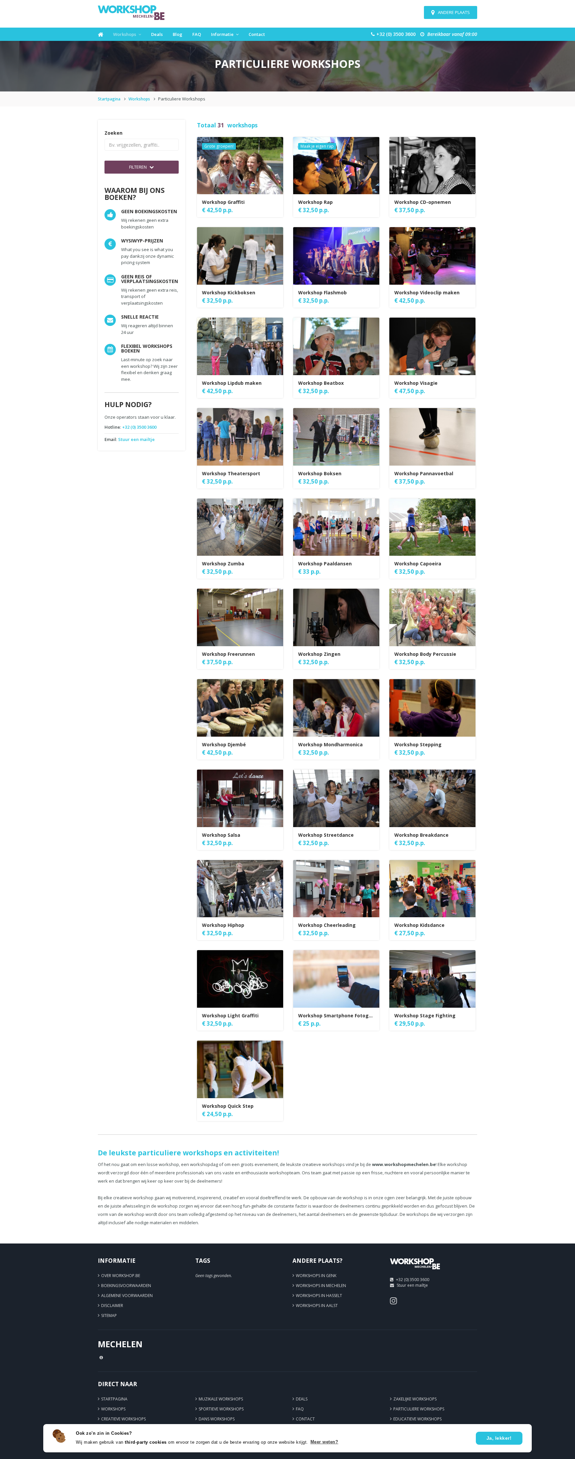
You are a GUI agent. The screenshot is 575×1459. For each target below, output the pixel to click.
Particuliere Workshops (418, 1409)
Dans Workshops (217, 1419)
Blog (177, 34)
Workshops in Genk (316, 1275)
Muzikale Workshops (221, 1399)
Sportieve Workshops (221, 1409)
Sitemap (109, 1315)
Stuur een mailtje (136, 439)
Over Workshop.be (120, 1275)
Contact (257, 34)
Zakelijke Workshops (415, 1399)
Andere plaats (454, 12)
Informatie (222, 34)
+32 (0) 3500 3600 (139, 427)
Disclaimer (112, 1305)
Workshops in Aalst (317, 1305)
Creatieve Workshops (123, 1419)
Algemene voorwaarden (127, 1295)
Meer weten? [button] (324, 1441)
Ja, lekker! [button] (499, 1438)
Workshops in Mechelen (321, 1285)
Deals (157, 34)
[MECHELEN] (415, 1271)
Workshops (124, 34)
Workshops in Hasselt (319, 1295)
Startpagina (109, 99)
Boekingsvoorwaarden (126, 1285)
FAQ (196, 34)
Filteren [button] (138, 167)
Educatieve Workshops (417, 1419)
